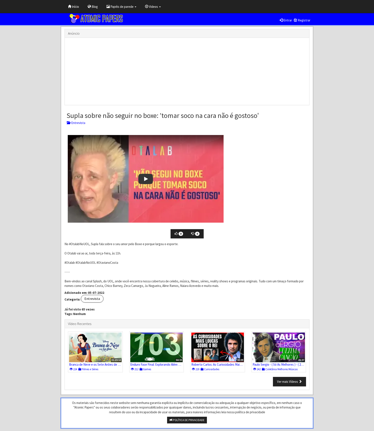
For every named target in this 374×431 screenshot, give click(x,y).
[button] (146, 179)
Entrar (287, 20)
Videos (153, 7)
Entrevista (77, 123)
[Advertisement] (187, 71)
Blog (94, 7)
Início (75, 7)
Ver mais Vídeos (288, 382)
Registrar (303, 20)
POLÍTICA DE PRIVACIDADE (188, 420)
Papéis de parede (122, 7)
